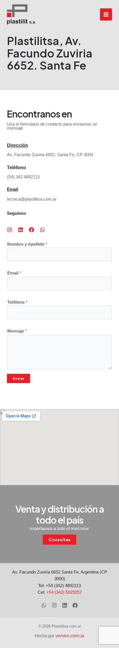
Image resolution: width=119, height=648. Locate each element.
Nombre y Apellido (27, 244)
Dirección (17, 145)
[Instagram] (54, 605)
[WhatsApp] (44, 605)
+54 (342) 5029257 (64, 592)
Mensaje (17, 331)
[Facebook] (75, 605)
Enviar (18, 378)
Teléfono (17, 302)
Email (12, 189)
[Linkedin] (64, 605)
